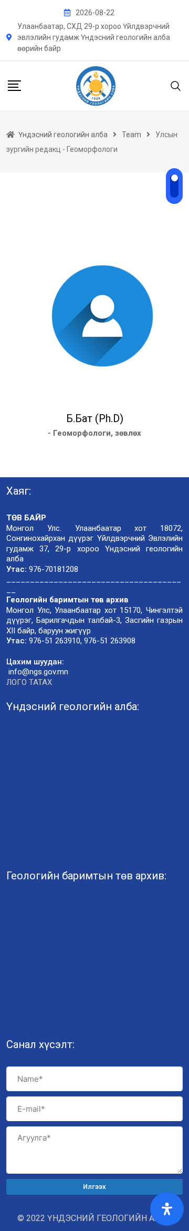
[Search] (176, 85)
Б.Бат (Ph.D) (94, 418)
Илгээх (94, 1187)
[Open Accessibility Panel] (167, 1209)
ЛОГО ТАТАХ (29, 682)
